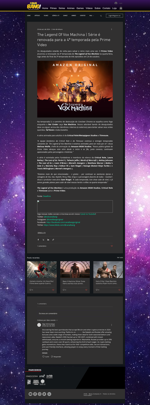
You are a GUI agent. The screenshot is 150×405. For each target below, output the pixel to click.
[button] (120, 7)
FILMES (46, 15)
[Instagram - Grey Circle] (40, 394)
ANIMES (73, 15)
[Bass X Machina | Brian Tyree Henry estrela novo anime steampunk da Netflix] (75, 269)
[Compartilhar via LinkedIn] (48, 240)
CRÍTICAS (37, 15)
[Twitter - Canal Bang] (44, 394)
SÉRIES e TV (55, 15)
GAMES (65, 15)
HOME (28, 15)
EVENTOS (82, 15)
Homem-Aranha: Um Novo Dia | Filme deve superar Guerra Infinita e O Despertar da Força (42, 282)
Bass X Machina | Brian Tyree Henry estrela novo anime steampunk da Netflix (74, 282)
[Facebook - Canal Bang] (35, 394)
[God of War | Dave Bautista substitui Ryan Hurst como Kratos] (108, 269)
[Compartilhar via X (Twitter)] (43, 240)
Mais (90, 15)
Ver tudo (120, 257)
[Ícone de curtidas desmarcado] (43, 356)
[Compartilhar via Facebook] (38, 240)
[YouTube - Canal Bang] (30, 394)
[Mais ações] (111, 29)
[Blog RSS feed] (49, 394)
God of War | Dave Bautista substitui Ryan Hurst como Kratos (106, 282)
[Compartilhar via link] (53, 240)
